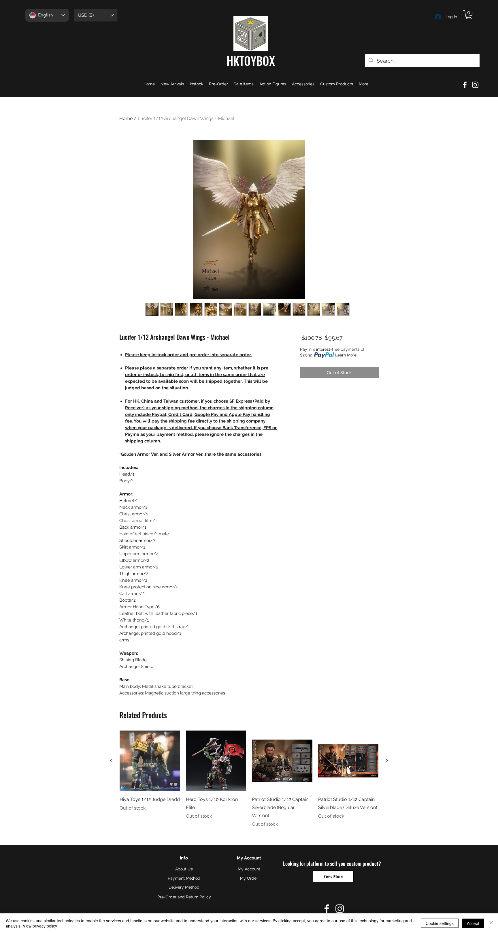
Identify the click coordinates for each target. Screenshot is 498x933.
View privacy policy (40, 926)
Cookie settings (440, 923)
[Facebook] (465, 84)
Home (126, 118)
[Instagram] (475, 84)
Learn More (345, 355)
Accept (473, 923)
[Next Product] (386, 760)
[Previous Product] (111, 760)
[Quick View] (150, 761)
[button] (96, 15)
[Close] (491, 923)
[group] (249, 779)
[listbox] (96, 15)
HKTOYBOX (251, 60)
